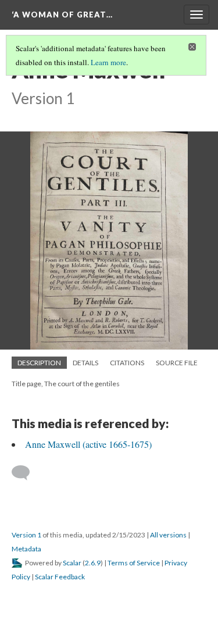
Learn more (108, 62)
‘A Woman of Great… (62, 14)
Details (85, 362)
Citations (127, 362)
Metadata (26, 548)
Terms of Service (134, 562)
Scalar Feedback (60, 576)
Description (39, 362)
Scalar (72, 562)
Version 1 (26, 534)
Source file (177, 362)
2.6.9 (93, 562)
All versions (168, 534)
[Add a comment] (26, 472)
